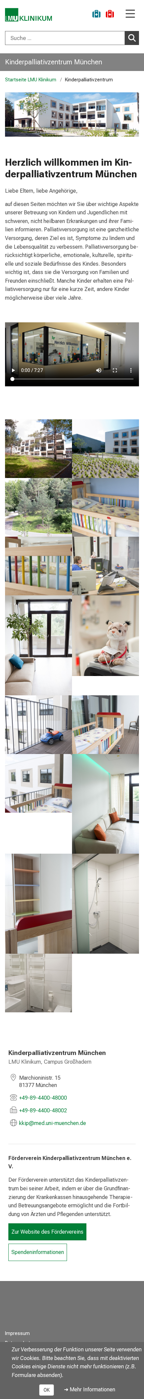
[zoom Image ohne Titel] (38, 448)
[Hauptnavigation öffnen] (130, 14)
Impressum (17, 1333)
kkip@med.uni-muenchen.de (52, 1123)
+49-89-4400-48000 (43, 1098)
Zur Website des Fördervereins (47, 1232)
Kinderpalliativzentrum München (53, 62)
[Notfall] (110, 15)
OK (47, 1390)
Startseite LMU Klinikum (30, 80)
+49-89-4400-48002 (43, 1110)
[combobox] (72, 38)
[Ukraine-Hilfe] (96, 15)
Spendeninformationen (37, 1252)
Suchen (132, 38)
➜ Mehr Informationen (89, 1389)
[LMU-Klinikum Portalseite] (28, 15)
